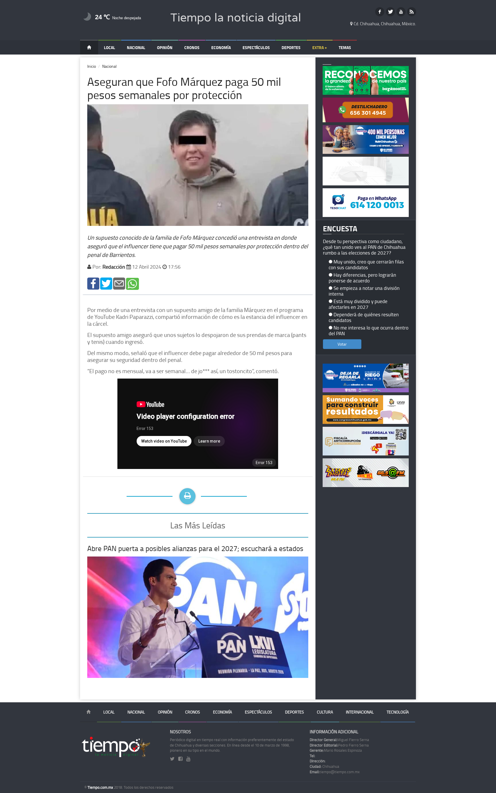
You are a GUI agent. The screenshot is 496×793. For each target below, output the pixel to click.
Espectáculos (256, 47)
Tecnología (398, 712)
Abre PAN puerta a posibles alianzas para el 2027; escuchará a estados (195, 548)
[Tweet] (106, 283)
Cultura (325, 712)
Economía (221, 47)
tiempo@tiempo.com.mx (335, 771)
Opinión (165, 47)
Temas (345, 47)
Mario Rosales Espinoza (336, 750)
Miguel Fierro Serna (339, 739)
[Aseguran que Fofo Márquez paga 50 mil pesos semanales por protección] (93, 283)
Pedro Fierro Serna (339, 745)
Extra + (319, 47)
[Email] (119, 283)
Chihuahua (324, 766)
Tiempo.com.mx (101, 787)
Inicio (91, 66)
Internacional (360, 712)
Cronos (191, 47)
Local (109, 47)
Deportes (291, 47)
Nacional (136, 47)
